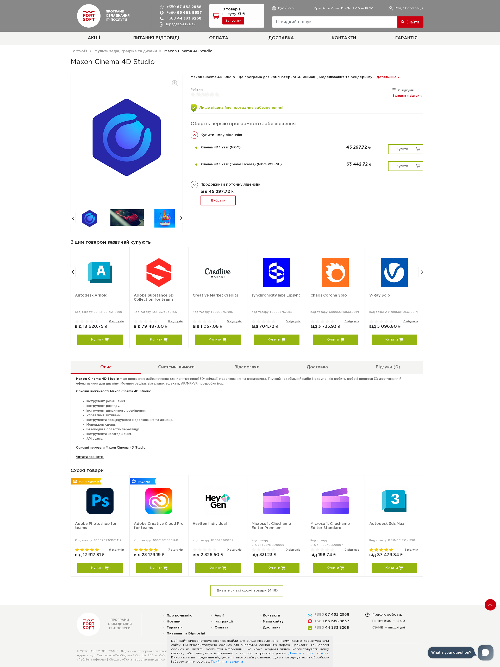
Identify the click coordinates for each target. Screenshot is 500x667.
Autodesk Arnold (91, 295)
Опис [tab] (105, 367)
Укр (291, 8)
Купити (402, 149)
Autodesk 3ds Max (386, 523)
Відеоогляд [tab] (246, 367)
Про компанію (179, 615)
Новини (173, 621)
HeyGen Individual (210, 523)
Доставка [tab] (317, 367)
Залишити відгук (405, 95)
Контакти (344, 38)
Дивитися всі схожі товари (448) (247, 590)
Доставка (281, 38)
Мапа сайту (273, 621)
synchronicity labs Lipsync (276, 295)
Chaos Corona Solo (328, 295)
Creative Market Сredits (215, 295)
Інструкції (224, 621)
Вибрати (218, 200)
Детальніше (386, 77)
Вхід (399, 8)
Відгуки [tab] (388, 367)
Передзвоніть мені (180, 24)
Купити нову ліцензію (221, 135)
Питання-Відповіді (156, 38)
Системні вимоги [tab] (176, 367)
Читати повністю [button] (90, 457)
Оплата (218, 38)
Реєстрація (414, 8)
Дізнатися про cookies (308, 653)
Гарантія (406, 38)
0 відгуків (406, 90)
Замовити (233, 20)
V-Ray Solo (379, 295)
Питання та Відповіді (186, 633)
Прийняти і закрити (227, 661)
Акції (94, 38)
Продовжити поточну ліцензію (230, 184)
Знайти (412, 22)
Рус (281, 8)
